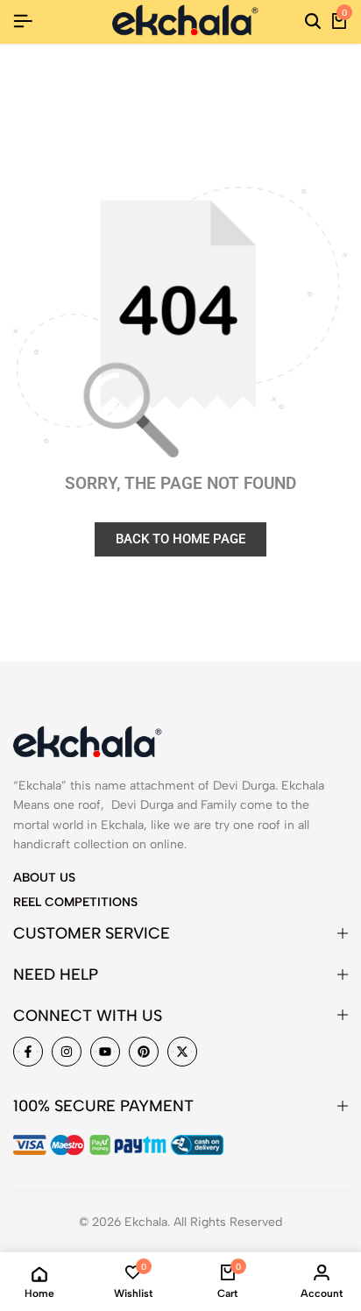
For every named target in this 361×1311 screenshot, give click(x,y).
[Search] (313, 21)
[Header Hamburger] (22, 21)
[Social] (28, 1052)
